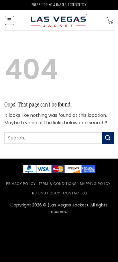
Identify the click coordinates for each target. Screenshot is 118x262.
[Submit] (108, 137)
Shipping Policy (95, 183)
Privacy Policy (21, 183)
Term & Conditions (58, 183)
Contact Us (75, 193)
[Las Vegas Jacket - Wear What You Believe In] (59, 20)
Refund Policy (46, 193)
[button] (9, 20)
